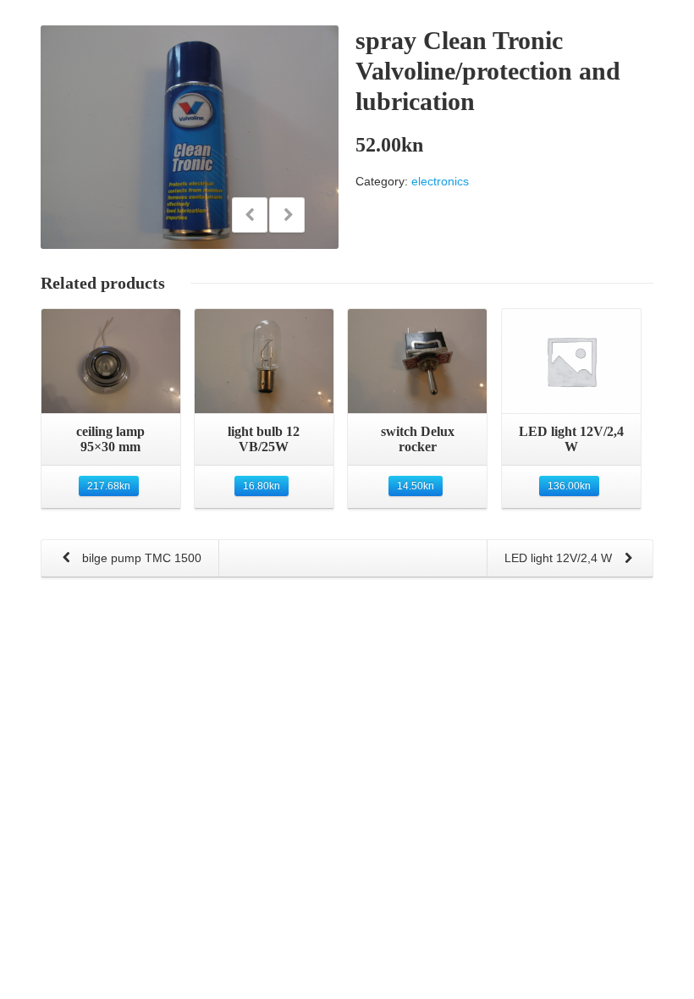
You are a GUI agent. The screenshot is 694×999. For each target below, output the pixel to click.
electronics (440, 181)
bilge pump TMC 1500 (140, 558)
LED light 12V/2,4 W (559, 558)
